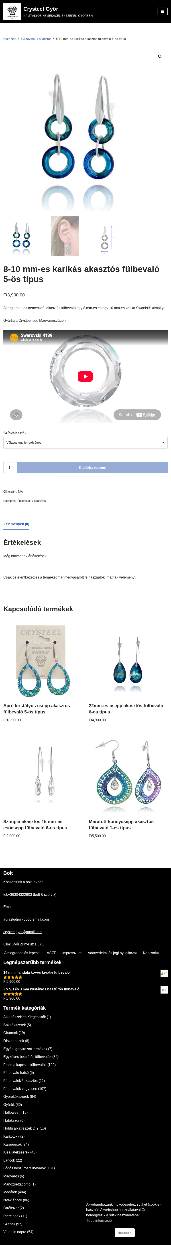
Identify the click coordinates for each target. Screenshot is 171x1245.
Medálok (10, 1192)
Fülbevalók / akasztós (36, 38)
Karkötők (10, 1136)
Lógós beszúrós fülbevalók (24, 1168)
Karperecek (12, 1144)
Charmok (10, 1033)
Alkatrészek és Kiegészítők (24, 1017)
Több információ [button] (99, 1220)
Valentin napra (14, 1232)
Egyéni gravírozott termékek (25, 1049)
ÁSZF (51, 953)
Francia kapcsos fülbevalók (25, 1065)
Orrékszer (11, 1208)
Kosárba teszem (92, 468)
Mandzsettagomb (17, 1184)
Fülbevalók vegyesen (20, 1089)
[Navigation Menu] (162, 11)
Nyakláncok (12, 1200)
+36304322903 (20, 894)
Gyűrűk (9, 1105)
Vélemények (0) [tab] (16, 524)
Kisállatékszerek (16, 1152)
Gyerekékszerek (16, 1096)
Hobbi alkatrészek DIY (21, 1128)
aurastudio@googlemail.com (26, 919)
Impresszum (71, 953)
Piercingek (11, 1216)
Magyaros (11, 1176)
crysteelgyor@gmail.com (22, 932)
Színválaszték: (15, 433)
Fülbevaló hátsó (16, 1073)
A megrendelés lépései (22, 953)
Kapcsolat (151, 953)
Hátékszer (11, 1120)
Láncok (9, 1160)
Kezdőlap (9, 38)
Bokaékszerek (14, 1025)
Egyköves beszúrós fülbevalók (27, 1057)
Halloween (11, 1112)
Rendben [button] (125, 1232)
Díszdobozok (13, 1041)
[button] (160, 57)
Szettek (9, 1224)
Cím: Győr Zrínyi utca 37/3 (23, 944)
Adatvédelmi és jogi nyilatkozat (112, 953)
